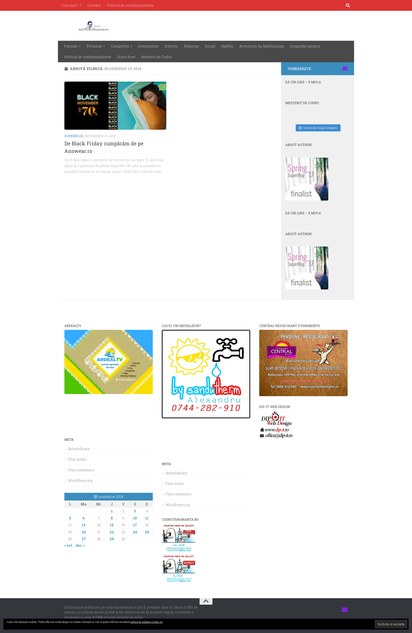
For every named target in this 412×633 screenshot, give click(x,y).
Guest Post (126, 56)
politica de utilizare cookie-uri (146, 622)
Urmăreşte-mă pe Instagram (320, 128)
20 (84, 532)
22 (112, 532)
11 (146, 518)
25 (147, 532)
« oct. (68, 545)
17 (135, 525)
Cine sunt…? (71, 5)
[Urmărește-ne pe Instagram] (324, 68)
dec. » (80, 545)
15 (112, 525)
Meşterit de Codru (156, 56)
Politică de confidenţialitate (130, 5)
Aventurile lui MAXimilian (261, 46)
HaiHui (227, 46)
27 (84, 539)
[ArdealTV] (108, 392)
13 (83, 525)
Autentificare (79, 448)
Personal (94, 46)
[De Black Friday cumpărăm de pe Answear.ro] (115, 106)
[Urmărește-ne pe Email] (345, 68)
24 (135, 532)
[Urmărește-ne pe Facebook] (317, 68)
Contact (94, 5)
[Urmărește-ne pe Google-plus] (338, 68)
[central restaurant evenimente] (303, 395)
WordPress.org (80, 480)
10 (135, 518)
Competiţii (120, 46)
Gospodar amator (305, 46)
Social (210, 46)
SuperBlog (73, 136)
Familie (70, 46)
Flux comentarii (81, 470)
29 (112, 539)
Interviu (171, 46)
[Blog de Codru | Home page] (94, 25)
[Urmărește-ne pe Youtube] (331, 68)
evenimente (148, 46)
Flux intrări (77, 459)
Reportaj (191, 46)
